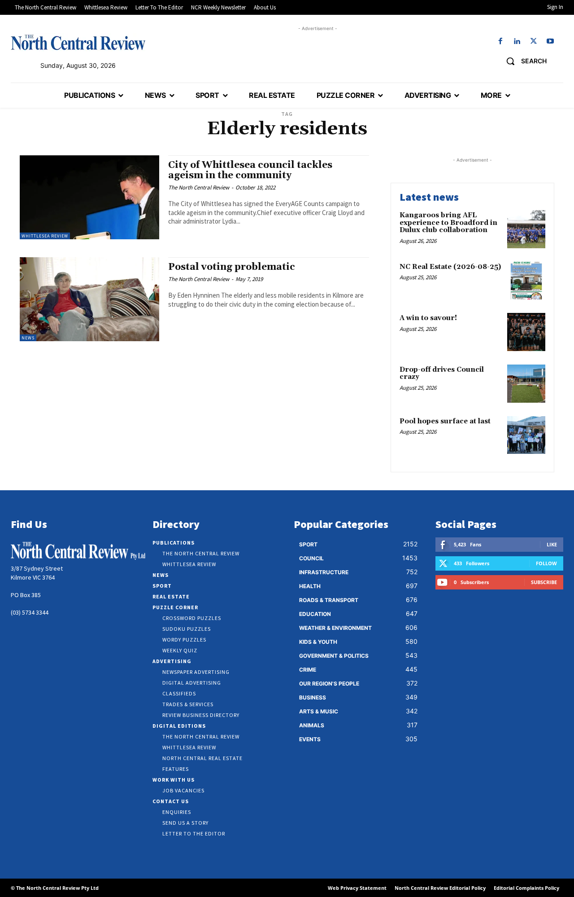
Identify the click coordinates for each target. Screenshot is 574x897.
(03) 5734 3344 (29, 612)
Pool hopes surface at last (445, 421)
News (28, 338)
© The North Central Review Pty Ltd (55, 887)
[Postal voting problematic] (89, 299)
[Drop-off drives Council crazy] (526, 384)
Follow (546, 563)
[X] (534, 41)
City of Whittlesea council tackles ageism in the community (250, 170)
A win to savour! (428, 318)
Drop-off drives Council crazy (442, 373)
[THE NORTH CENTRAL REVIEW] (78, 42)
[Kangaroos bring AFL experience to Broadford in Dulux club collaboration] (526, 229)
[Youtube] (550, 41)
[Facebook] (500, 41)
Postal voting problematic (231, 267)
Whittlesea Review (45, 236)
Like (552, 544)
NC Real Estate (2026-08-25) (450, 267)
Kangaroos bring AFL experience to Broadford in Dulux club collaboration (448, 222)
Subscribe (544, 582)
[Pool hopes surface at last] (526, 435)
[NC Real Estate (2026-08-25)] (526, 281)
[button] (523, 61)
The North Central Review (198, 187)
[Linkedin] (517, 41)
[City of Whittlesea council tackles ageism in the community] (89, 197)
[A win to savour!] (526, 332)
